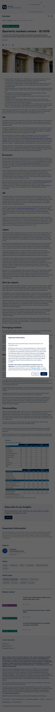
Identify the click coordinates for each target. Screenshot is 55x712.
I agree (44, 374)
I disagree (35, 374)
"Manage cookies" (36, 368)
